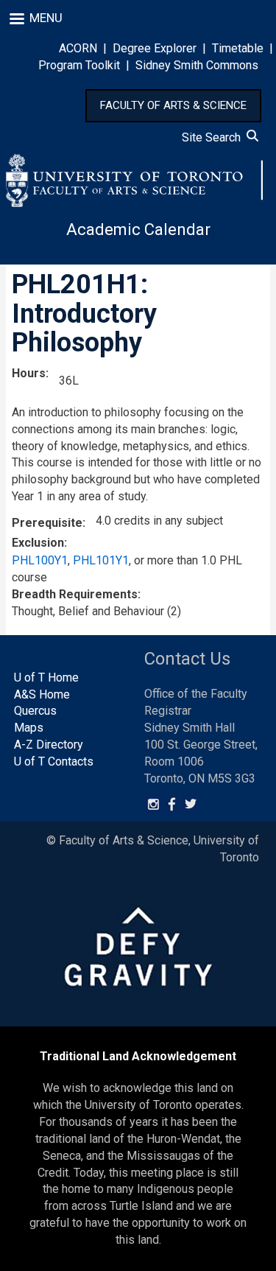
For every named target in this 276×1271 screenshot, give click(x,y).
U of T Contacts (53, 761)
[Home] (134, 180)
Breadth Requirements (75, 594)
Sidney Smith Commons (196, 65)
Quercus (35, 711)
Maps (28, 728)
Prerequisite (47, 523)
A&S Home (42, 694)
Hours (29, 373)
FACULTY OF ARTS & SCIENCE (173, 105)
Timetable (237, 48)
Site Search (214, 137)
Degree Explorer (155, 48)
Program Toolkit (79, 65)
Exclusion (38, 543)
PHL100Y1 (40, 560)
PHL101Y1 (101, 560)
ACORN (78, 48)
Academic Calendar (138, 229)
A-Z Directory (48, 745)
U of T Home (46, 677)
